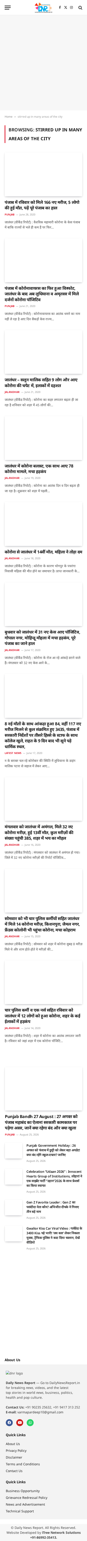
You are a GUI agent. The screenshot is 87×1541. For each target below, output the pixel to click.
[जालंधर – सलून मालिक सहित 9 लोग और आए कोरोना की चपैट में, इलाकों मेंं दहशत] (43, 352)
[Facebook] (9, 1422)
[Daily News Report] (43, 7)
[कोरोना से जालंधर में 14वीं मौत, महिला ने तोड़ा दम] (43, 524)
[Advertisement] (43, 62)
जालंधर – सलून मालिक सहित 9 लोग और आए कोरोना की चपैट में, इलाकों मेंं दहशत (41, 382)
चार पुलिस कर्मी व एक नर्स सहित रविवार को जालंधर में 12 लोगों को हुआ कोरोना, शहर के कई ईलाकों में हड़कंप (42, 1015)
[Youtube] (19, 1422)
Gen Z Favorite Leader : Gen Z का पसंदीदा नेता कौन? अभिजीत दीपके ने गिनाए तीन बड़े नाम (52, 1207)
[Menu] (8, 7)
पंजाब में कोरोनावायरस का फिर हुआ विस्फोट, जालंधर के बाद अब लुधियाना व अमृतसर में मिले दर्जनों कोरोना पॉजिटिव (42, 293)
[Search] (79, 7)
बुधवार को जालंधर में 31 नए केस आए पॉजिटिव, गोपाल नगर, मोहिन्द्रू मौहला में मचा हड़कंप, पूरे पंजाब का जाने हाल (42, 637)
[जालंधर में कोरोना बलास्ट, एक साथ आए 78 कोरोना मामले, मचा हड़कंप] (43, 438)
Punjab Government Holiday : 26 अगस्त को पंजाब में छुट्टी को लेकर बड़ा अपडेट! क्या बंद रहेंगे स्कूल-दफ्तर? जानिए (53, 1150)
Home (9, 117)
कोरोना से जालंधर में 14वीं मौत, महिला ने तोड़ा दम (43, 552)
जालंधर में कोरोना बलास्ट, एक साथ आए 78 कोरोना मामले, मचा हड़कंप (39, 468)
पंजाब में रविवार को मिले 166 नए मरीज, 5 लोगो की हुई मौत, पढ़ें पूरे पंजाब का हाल (42, 205)
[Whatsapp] (30, 1422)
